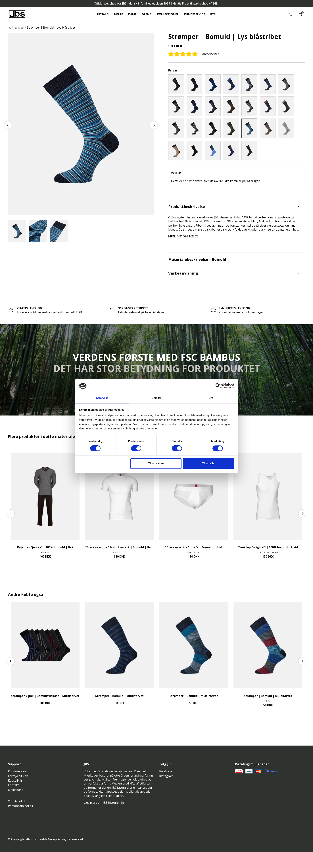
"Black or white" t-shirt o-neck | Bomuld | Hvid (119, 547)
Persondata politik (20, 806)
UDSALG (103, 14)
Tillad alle (208, 463)
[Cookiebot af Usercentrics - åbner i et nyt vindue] (218, 386)
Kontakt (13, 785)
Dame (132, 14)
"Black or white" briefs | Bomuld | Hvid (193, 547)
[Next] (154, 125)
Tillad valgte (156, 463)
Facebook (165, 771)
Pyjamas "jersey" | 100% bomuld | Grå (45, 547)
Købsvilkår (15, 781)
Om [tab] (210, 397)
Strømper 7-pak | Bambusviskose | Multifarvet (45, 696)
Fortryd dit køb (18, 776)
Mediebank (15, 790)
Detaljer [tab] (157, 397)
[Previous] (8, 125)
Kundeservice (194, 14)
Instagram (166, 776)
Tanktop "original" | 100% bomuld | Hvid (268, 547)
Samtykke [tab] (102, 397)
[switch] (136, 448)
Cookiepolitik (17, 801)
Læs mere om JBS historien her (105, 803)
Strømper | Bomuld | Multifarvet (119, 696)
